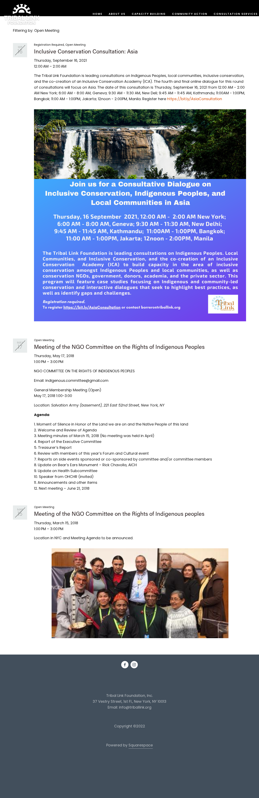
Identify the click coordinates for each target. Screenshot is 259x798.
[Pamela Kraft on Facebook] (124, 664)
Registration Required (49, 45)
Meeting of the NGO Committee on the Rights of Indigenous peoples (119, 513)
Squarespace (140, 745)
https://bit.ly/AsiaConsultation (194, 99)
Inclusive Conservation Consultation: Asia (86, 51)
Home (97, 14)
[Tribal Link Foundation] (134, 664)
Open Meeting (75, 45)
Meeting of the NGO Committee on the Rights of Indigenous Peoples (119, 346)
